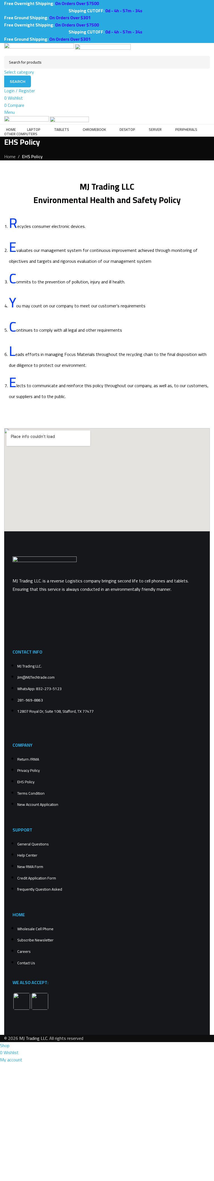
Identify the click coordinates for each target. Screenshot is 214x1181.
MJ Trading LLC (33, 1038)
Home (10, 156)
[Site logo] (39, 49)
